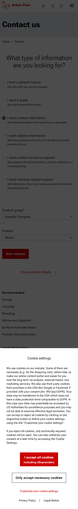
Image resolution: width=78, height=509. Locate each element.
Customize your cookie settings (39, 491)
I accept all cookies (39, 459)
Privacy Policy (27, 500)
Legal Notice (51, 500)
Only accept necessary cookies (39, 478)
